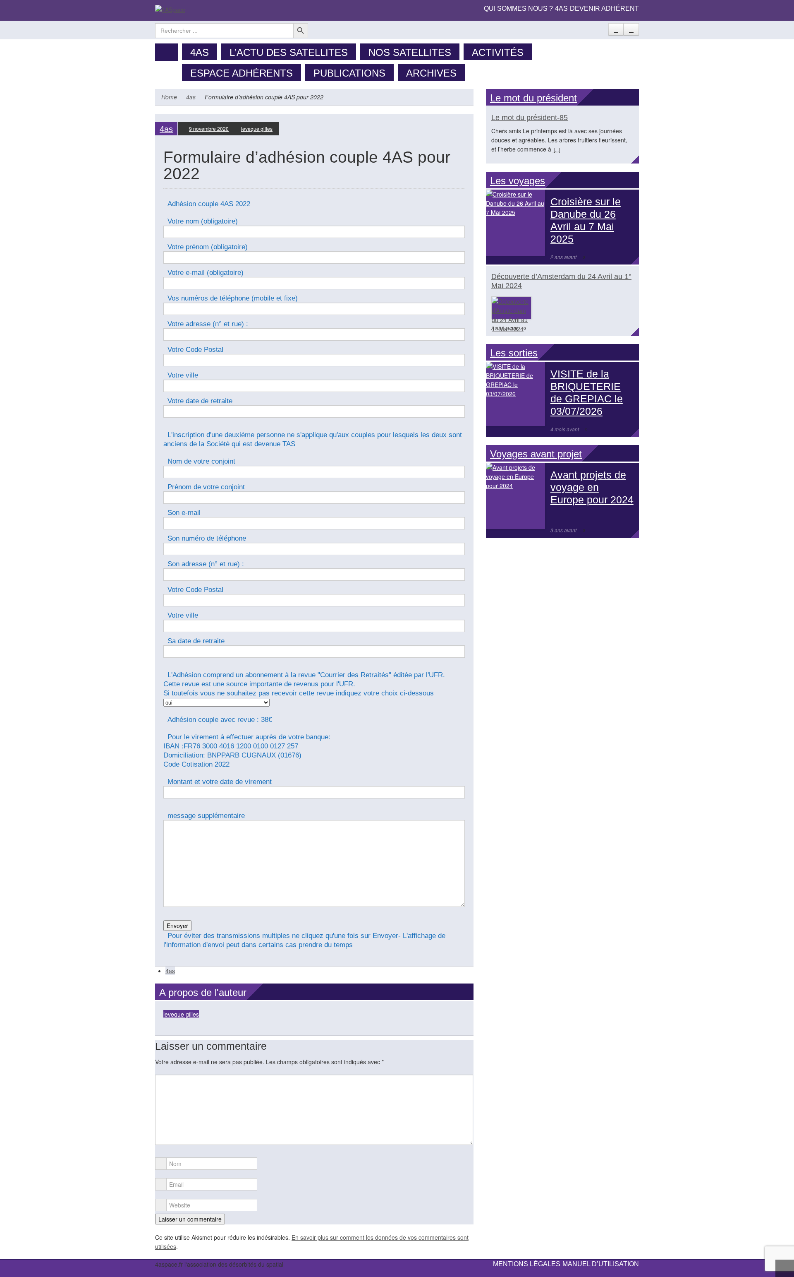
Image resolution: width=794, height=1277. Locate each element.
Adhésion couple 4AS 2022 (208, 204)
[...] (556, 149)
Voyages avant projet (536, 453)
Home (169, 97)
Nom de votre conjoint (201, 461)
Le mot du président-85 (529, 117)
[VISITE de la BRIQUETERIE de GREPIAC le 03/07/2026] (515, 394)
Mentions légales (526, 1263)
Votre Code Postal (195, 350)
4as (561, 8)
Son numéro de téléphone (206, 538)
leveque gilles (257, 128)
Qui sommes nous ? (518, 8)
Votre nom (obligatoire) (202, 221)
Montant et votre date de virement (219, 782)
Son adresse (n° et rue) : (205, 564)
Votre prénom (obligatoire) (207, 247)
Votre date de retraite (199, 401)
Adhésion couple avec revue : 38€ (219, 720)
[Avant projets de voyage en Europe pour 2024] (515, 496)
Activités (498, 52)
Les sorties (514, 352)
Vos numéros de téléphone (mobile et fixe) (232, 298)
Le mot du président (533, 97)
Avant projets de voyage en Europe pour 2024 (592, 487)
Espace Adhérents (241, 73)
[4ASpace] (170, 9)
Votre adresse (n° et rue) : (207, 324)
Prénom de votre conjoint (206, 487)
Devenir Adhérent (604, 8)
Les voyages (517, 180)
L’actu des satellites (289, 52)
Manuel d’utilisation (600, 1263)
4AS (199, 52)
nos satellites (409, 52)
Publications (349, 73)
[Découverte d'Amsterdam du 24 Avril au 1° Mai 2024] (511, 315)
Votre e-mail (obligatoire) (205, 273)
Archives (431, 73)
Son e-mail (184, 513)
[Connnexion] (631, 29)
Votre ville (182, 375)
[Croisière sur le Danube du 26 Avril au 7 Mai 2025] (515, 223)
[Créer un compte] (616, 29)
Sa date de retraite (196, 641)
